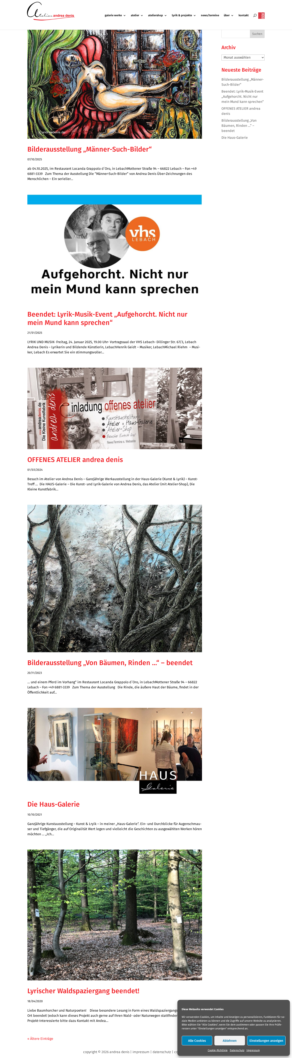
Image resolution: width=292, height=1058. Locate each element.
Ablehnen (230, 1041)
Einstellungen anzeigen (266, 1041)
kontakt (244, 15)
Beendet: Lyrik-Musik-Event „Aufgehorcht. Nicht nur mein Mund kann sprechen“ (107, 318)
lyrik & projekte (182, 15)
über (227, 15)
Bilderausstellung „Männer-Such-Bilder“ (89, 149)
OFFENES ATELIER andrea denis (75, 460)
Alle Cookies (197, 1041)
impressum (141, 1052)
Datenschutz (237, 1050)
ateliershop (155, 15)
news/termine (210, 15)
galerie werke (113, 15)
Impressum (253, 1050)
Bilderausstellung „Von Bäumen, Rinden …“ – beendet (110, 663)
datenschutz (162, 1052)
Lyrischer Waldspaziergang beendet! (83, 991)
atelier (135, 15)
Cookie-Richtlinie (218, 1050)
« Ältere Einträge (40, 1039)
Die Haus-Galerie (53, 804)
